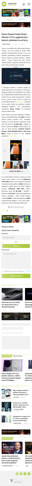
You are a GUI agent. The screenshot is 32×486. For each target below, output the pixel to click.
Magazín (10, 19)
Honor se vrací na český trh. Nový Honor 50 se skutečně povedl (11, 304)
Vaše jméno (5, 233)
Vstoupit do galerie (15, 171)
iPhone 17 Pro (12, 136)
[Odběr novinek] (24, 4)
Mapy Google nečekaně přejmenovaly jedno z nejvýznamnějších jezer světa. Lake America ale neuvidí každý (20, 392)
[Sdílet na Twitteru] (7, 211)
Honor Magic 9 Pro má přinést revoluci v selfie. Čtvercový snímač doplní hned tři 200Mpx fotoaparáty (11, 376)
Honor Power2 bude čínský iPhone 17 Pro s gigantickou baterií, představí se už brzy (15, 37)
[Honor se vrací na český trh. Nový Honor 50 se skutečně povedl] (12, 294)
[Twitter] (21, 473)
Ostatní (16, 397)
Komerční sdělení (8, 466)
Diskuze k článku (8, 227)
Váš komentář (5, 250)
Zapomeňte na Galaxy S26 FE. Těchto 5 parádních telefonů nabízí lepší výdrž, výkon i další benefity (21, 418)
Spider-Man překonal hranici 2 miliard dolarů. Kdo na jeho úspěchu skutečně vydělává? (11, 459)
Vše (27, 466)
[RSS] (28, 473)
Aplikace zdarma (18, 409)
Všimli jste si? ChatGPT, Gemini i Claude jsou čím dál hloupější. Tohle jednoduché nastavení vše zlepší (21, 405)
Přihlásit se (16, 246)
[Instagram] (24, 473)
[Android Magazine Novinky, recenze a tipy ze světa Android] (9, 4)
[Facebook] (17, 473)
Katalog (22, 19)
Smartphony (6, 44)
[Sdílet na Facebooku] (3, 211)
